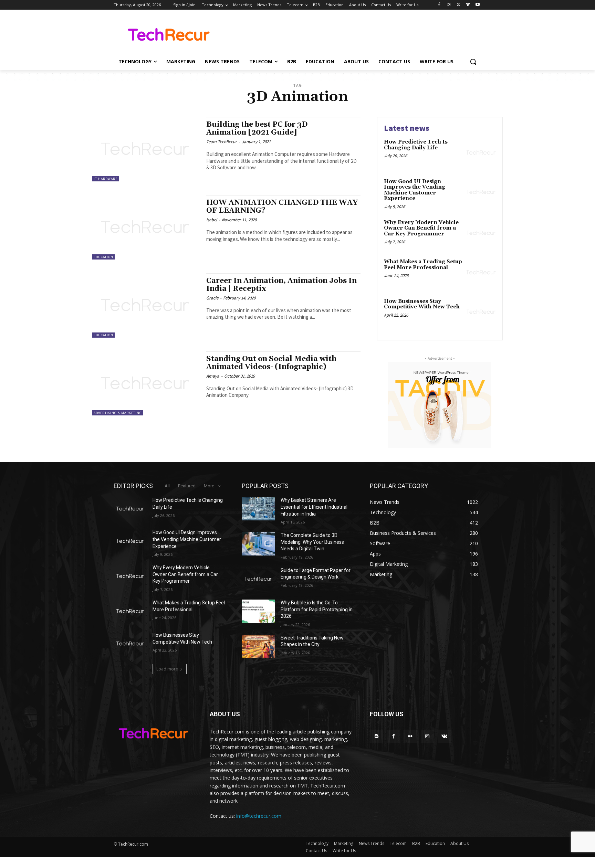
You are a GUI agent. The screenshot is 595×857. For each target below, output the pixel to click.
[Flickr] (410, 736)
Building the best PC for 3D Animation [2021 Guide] (256, 128)
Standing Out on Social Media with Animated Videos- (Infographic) (271, 363)
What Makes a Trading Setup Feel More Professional (423, 264)
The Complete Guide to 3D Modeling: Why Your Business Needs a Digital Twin (312, 541)
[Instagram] (449, 5)
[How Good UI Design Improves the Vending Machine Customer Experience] (481, 192)
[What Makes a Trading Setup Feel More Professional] (481, 272)
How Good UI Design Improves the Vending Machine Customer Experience (414, 190)
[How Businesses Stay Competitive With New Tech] (481, 312)
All (167, 485)
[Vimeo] (468, 5)
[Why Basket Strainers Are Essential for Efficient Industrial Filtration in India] (258, 508)
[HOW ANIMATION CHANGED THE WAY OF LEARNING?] (145, 227)
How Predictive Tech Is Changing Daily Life (416, 145)
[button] (473, 61)
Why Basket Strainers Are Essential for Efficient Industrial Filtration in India (314, 506)
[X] (458, 5)
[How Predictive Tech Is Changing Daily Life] (481, 152)
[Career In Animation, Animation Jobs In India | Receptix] (145, 305)
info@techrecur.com (258, 816)
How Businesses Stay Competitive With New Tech (422, 304)
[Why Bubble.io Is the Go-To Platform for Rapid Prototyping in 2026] (258, 611)
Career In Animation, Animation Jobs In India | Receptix (281, 284)
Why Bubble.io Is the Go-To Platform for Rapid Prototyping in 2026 (317, 609)
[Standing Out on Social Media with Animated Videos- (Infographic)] (145, 383)
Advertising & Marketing (118, 413)
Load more (167, 669)
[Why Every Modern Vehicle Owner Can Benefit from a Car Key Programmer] (481, 233)
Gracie (212, 298)
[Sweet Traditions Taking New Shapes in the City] (258, 646)
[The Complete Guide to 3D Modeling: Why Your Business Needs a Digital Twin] (258, 544)
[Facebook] (439, 5)
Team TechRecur (221, 142)
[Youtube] (477, 5)
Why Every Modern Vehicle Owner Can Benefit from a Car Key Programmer (421, 228)
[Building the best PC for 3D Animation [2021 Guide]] (145, 149)
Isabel (211, 220)
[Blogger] (376, 736)
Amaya (212, 376)
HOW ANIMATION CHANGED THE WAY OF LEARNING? (282, 206)
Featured (187, 485)
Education (103, 257)
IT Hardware (105, 179)
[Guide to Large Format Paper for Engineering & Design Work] (258, 579)
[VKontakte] (444, 736)
